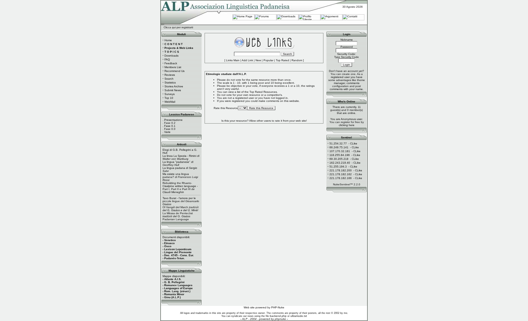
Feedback (170, 63)
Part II (175, 189)
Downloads (171, 55)
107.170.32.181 (339, 151)
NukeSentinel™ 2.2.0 (346, 184)
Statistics (170, 82)
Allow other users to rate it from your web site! (278, 120)
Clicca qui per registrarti (178, 27)
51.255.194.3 (338, 166)
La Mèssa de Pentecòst (178, 213)
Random (297, 60)
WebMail (169, 101)
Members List (172, 67)
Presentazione (173, 119)
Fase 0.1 (169, 125)
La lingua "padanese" (176, 161)
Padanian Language (176, 219)
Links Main (233, 60)
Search (169, 78)
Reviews (169, 74)
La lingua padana (174, 167)
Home (168, 40)
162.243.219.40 (339, 162)
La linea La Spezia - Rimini (179, 155)
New (258, 60)
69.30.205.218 (338, 158)
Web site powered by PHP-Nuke (264, 307)
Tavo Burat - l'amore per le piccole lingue (179, 200)
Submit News (172, 90)
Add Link (247, 60)
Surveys (169, 94)
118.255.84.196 (339, 155)
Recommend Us (174, 70)
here (351, 125)
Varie (167, 131)
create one (349, 74)
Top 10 (168, 97)
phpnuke (280, 318)
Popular (268, 60)
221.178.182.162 (340, 174)
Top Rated (282, 60)
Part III (186, 189)
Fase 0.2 (169, 122)
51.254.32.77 (338, 143)
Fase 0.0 (169, 128)
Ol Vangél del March (175, 207)
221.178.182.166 (340, 178)
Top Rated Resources (263, 91)
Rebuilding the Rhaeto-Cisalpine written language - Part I (180, 186)
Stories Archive (173, 86)
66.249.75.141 (338, 147)
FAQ (167, 59)
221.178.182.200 (340, 170)
